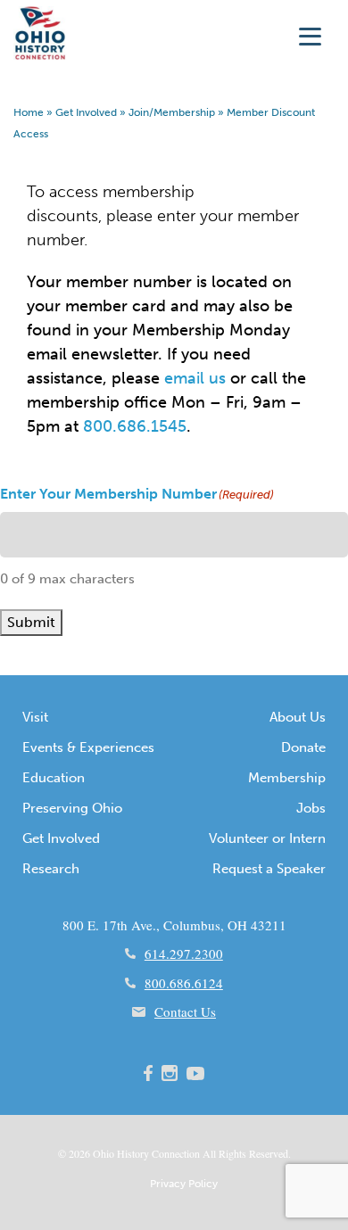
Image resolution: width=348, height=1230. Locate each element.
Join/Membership (171, 112)
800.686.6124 (184, 983)
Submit (31, 622)
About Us (297, 717)
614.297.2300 (184, 953)
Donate (303, 747)
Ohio (103, 1153)
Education (53, 778)
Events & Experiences (88, 747)
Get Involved (86, 112)
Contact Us (185, 1011)
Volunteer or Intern (267, 838)
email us (195, 378)
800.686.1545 (134, 426)
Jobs (311, 808)
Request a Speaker (269, 869)
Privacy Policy (184, 1183)
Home (28, 112)
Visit (35, 717)
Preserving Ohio (72, 808)
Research (50, 869)
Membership (287, 778)
